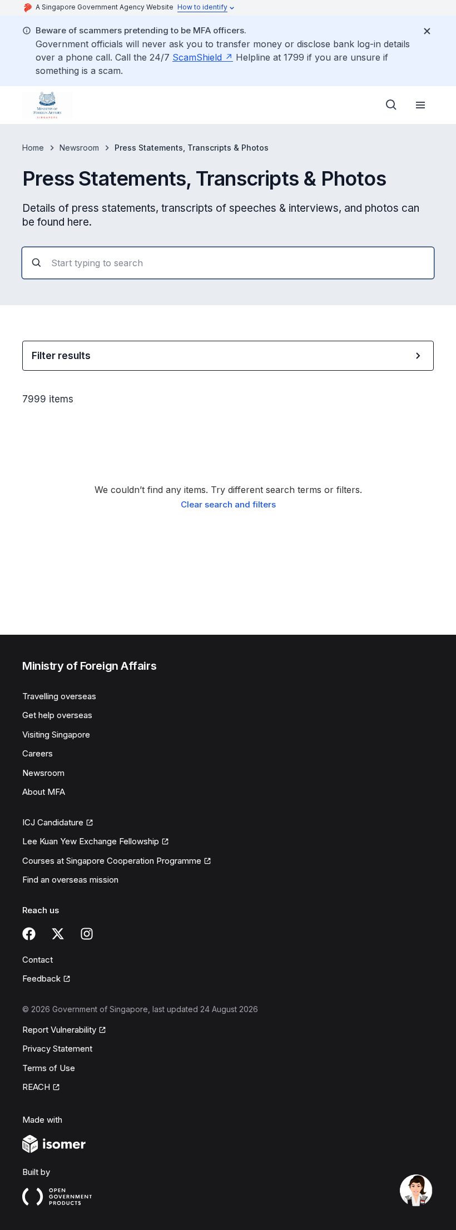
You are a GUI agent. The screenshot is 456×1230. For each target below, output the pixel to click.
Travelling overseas (59, 696)
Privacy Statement (57, 1048)
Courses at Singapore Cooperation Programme (111, 860)
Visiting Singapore (56, 734)
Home (33, 147)
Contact (37, 959)
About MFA (43, 791)
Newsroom (79, 147)
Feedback (41, 978)
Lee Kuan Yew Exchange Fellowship (90, 841)
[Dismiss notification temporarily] (427, 31)
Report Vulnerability (59, 1029)
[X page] (58, 933)
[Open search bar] (391, 105)
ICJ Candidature (52, 822)
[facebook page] (29, 933)
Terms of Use (48, 1068)
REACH (36, 1087)
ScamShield (197, 57)
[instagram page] (86, 933)
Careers (37, 753)
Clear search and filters (228, 504)
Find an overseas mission (70, 879)
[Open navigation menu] (420, 105)
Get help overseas (57, 715)
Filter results (61, 355)
